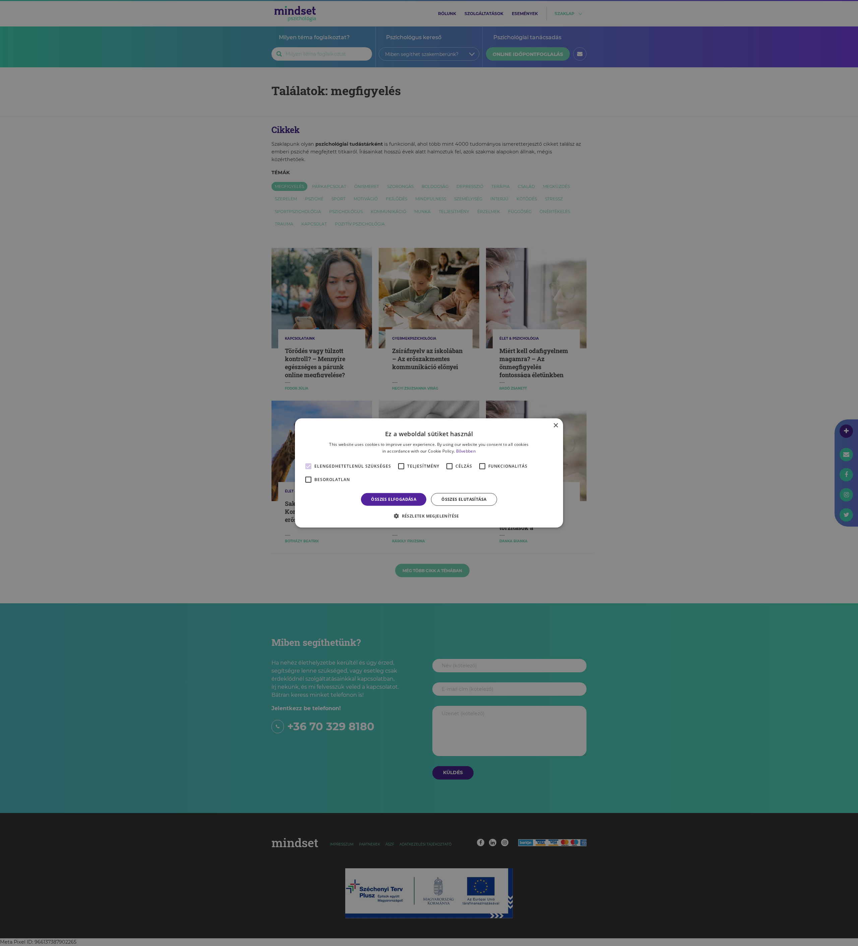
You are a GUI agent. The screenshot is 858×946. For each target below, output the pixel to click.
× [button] (555, 425)
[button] (429, 516)
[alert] (429, 473)
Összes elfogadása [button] (393, 499)
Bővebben (466, 451)
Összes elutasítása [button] (463, 499)
